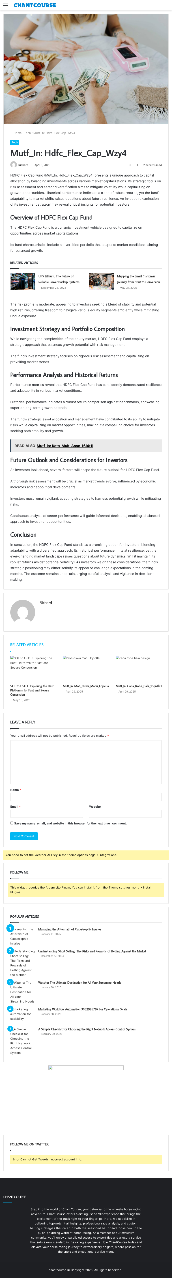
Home (17, 133)
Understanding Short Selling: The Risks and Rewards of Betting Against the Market (92, 951)
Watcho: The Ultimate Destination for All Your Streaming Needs (79, 983)
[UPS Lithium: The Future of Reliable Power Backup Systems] (23, 281)
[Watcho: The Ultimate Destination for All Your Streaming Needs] (22, 992)
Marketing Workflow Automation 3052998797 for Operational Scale (82, 1009)
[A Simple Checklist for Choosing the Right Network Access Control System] (22, 1041)
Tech (27, 133)
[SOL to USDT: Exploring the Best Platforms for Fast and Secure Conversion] (33, 669)
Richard (23, 165)
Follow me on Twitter (29, 1144)
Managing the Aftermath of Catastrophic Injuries (69, 929)
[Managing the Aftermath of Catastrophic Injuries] (22, 936)
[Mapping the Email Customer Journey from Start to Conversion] (101, 281)
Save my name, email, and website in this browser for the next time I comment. (70, 823)
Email (15, 806)
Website (95, 806)
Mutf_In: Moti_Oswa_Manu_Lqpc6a (86, 686)
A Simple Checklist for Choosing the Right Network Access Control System (86, 1029)
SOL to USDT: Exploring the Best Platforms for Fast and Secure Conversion (32, 690)
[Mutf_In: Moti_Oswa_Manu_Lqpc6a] (86, 669)
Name (15, 790)
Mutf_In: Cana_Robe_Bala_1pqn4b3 (139, 686)
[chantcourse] (35, 5)
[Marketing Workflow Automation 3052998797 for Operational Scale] (22, 1015)
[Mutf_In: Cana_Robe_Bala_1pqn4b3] (139, 669)
